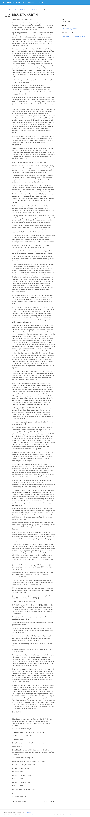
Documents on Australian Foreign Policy (33, 814)
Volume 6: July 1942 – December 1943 (22, 10)
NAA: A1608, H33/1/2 (70, 29)
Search (40, 2)
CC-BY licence (69, 814)
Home (24, 2)
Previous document (19, 801)
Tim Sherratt (28, 812)
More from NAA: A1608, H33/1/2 (74, 36)
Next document (49, 801)
